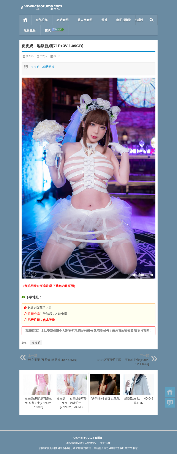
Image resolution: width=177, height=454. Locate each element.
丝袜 (104, 20)
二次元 (43, 56)
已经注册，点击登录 (41, 320)
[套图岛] (41, 5)
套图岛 (30, 56)
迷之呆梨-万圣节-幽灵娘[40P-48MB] (52, 360)
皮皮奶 (36, 342)
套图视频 (122, 20)
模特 (140, 20)
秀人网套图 (85, 20)
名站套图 (63, 20)
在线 (53, 30)
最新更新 (30, 30)
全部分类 (42, 20)
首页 (25, 20)
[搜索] (152, 20)
